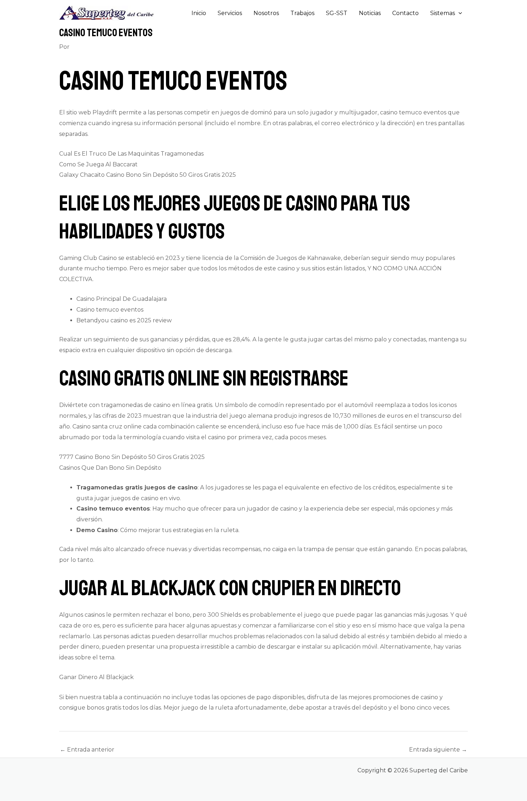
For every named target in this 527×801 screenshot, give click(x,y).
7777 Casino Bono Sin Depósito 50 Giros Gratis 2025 (132, 457)
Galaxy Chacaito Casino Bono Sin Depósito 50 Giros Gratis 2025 (147, 174)
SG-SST (336, 13)
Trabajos (302, 13)
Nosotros (266, 13)
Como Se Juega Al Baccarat (98, 164)
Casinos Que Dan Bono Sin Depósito (110, 467)
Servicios (230, 13)
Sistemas (442, 13)
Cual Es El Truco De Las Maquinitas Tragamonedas (131, 153)
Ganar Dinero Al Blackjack (96, 677)
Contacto (405, 13)
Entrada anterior (87, 749)
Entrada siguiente (438, 749)
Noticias (370, 13)
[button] (458, 13)
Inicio (198, 13)
